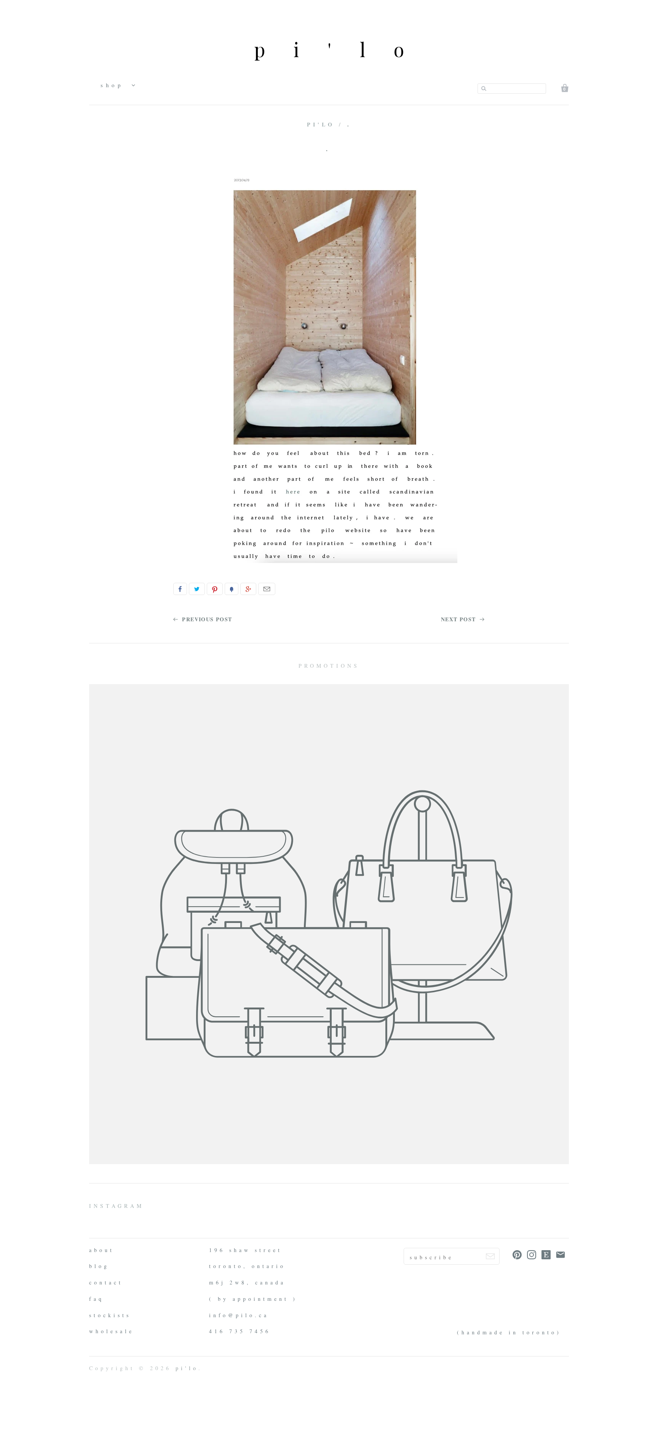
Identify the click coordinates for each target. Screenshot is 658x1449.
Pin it (215, 589)
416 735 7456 (240, 1331)
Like (180, 589)
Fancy (231, 589)
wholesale (111, 1331)
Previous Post (206, 619)
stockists (110, 1315)
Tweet (197, 589)
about (101, 1250)
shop (114, 85)
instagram (116, 1205)
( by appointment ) (253, 1298)
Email (266, 589)
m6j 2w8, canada (247, 1282)
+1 (248, 589)
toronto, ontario (247, 1266)
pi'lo (343, 49)
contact (106, 1282)
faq (96, 1298)
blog (99, 1266)
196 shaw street (245, 1250)
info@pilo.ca (239, 1315)
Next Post (459, 619)
